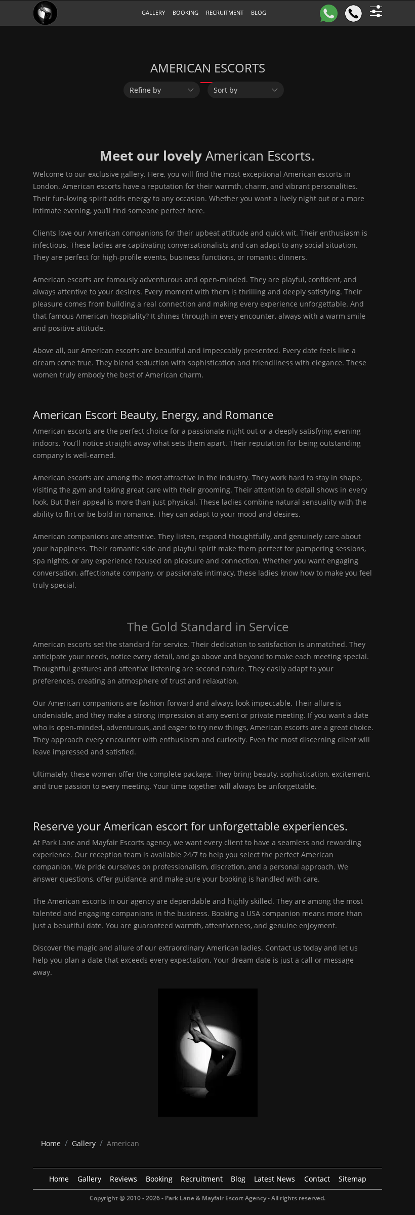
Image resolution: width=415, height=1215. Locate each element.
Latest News (274, 1179)
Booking (185, 12)
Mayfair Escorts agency (131, 842)
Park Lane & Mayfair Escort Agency (215, 1198)
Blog (238, 1179)
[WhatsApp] (329, 13)
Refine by (145, 90)
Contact (317, 1179)
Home (59, 1179)
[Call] (353, 13)
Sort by (225, 90)
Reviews (123, 1179)
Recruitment (224, 12)
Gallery (153, 12)
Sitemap (352, 1179)
